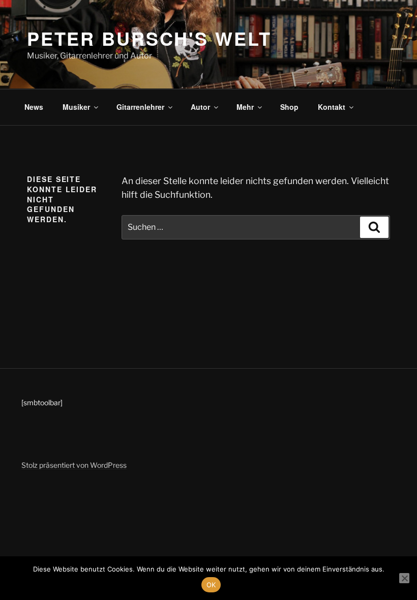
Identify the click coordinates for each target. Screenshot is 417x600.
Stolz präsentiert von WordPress (74, 465)
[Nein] (404, 578)
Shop (289, 107)
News (33, 107)
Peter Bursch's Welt (149, 38)
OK (211, 585)
